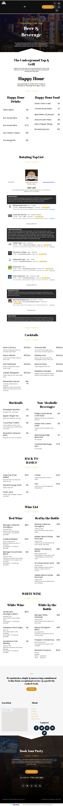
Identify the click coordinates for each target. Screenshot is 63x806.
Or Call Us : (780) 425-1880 (31, 777)
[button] (24, 6)
